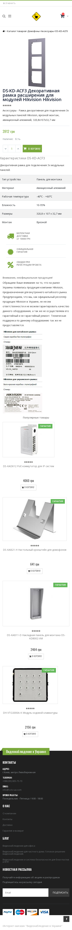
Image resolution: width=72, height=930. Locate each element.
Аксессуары (47, 31)
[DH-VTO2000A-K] (30, 685)
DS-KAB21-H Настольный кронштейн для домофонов (34, 549)
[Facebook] (66, 919)
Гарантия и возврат (13, 830)
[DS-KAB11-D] (36, 603)
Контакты (7, 819)
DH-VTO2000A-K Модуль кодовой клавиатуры (30, 712)
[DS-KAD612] (28, 440)
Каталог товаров (16, 31)
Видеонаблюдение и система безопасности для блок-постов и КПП (36, 860)
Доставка (8, 824)
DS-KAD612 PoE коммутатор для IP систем (28, 466)
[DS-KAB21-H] (34, 519)
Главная (4, 31)
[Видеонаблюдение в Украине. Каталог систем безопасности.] (36, 16)
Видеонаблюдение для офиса (19, 845)
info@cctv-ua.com (12, 789)
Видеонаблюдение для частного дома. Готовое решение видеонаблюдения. (34, 852)
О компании (9, 813)
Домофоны (34, 31)
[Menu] (9, 16)
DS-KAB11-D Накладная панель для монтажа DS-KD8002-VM (36, 636)
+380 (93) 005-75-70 (12, 781)
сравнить (10, 3)
